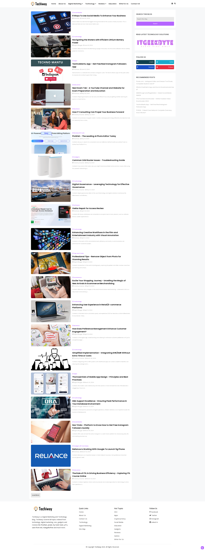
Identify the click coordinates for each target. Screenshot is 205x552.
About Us (62, 4)
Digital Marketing (74, 4)
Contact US (135, 4)
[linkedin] (138, 62)
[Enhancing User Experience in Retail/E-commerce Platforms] (51, 311)
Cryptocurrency (120, 519)
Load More (35, 495)
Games (116, 536)
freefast (44, 525)
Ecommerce (78, 277)
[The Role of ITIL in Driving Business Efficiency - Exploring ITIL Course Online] (51, 480)
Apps (75, 61)
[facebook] (137, 67)
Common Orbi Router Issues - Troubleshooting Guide (98, 160)
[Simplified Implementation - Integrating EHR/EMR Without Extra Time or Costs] (51, 359)
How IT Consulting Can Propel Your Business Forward (98, 112)
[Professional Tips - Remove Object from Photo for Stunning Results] (51, 263)
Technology (90, 4)
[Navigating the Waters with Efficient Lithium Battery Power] (51, 46)
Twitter (154, 515)
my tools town (58, 525)
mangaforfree (48, 527)
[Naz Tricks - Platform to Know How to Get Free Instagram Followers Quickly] (51, 432)
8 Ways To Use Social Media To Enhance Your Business (99, 15)
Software (77, 205)
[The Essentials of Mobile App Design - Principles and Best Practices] (51, 383)
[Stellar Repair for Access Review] (51, 215)
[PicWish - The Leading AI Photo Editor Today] (51, 143)
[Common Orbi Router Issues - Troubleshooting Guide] (51, 167)
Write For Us (123, 4)
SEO (115, 512)
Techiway (98, 547)
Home (53, 4)
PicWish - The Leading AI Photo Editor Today (94, 136)
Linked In (154, 522)
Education (112, 4)
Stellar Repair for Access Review (88, 208)
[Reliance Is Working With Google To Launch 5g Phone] (51, 456)
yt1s (65, 525)
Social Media (78, 12)
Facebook (154, 512)
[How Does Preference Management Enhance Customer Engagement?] (51, 335)
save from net (37, 527)
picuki (50, 525)
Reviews (102, 4)
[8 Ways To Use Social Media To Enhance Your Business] (51, 22)
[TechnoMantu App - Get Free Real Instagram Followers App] (51, 70)
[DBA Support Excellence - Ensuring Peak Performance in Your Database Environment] (51, 407)
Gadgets (77, 157)
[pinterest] (157, 67)
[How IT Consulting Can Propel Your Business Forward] (51, 119)
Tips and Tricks (79, 253)
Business (77, 109)
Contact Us (83, 519)
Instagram (155, 519)
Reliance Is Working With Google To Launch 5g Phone (98, 449)
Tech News (85, 446)
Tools (82, 133)
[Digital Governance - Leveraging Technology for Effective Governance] (51, 191)
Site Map (82, 529)
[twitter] (157, 62)
